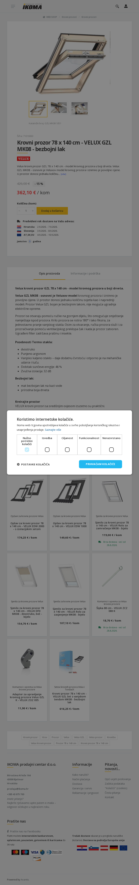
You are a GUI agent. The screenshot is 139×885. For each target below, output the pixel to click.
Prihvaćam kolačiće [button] (100, 464)
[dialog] (69, 442)
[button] (33, 464)
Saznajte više (53, 429)
